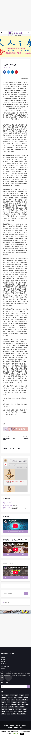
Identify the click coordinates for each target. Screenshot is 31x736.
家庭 (3, 704)
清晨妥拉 (22, 707)
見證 (8, 713)
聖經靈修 (16, 727)
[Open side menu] (1, 32)
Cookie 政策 (4, 663)
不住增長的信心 (7, 509)
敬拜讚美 (10, 727)
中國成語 (22, 695)
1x (12, 464)
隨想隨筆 (12, 725)
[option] (15, 477)
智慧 (27, 704)
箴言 (15, 711)
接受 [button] (22, 733)
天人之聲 (4, 62)
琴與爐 (24, 709)
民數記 (16, 707)
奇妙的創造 (13, 702)
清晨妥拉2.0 (4, 709)
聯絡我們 (3, 661)
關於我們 (3, 657)
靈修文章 (23, 713)
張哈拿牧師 (13, 704)
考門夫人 (20, 711)
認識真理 (24, 725)
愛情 (19, 704)
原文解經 (18, 700)
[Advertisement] (15, 15)
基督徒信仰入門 (7, 502)
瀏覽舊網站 (3, 668)
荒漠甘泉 (4, 713)
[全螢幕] (25, 531)
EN (2, 695)
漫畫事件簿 (11, 709)
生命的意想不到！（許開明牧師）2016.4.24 (9, 439)
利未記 (3, 700)
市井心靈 (7, 704)
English (7, 695)
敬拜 (23, 704)
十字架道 (5, 503)
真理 (8, 711)
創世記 (8, 700)
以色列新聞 (4, 697)
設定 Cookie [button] (15, 733)
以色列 (27, 695)
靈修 (18, 713)
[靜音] (23, 531)
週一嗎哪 (13, 713)
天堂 (8, 702)
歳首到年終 (11, 707)
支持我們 (6, 602)
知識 (11, 711)
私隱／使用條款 (5, 666)
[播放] (5, 531)
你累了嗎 (10, 697)
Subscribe (19, 467)
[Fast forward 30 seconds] (15, 465)
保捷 (15, 697)
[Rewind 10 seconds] (9, 465)
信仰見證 (20, 697)
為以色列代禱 (18, 709)
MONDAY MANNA (14, 695)
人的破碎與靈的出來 (8, 507)
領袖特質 (26, 438)
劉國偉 (12, 700)
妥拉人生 (24, 702)
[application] (15, 526)
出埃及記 (26, 697)
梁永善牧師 (4, 707)
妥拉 (19, 702)
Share (25, 467)
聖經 (25, 711)
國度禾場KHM (25, 700)
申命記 (3, 711)
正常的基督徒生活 (7, 505)
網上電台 (6, 725)
